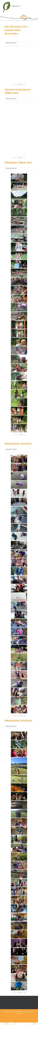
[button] (19, 43)
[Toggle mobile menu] (34, 3)
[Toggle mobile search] (31, 3)
